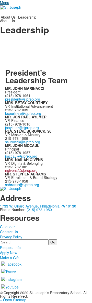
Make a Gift (9, 257)
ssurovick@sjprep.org (22, 141)
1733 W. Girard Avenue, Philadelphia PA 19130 (38, 206)
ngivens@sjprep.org (21, 170)
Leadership (27, 17)
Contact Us (9, 231)
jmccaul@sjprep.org (21, 156)
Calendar (7, 226)
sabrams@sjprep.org (22, 184)
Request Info (10, 247)
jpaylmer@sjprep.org (22, 127)
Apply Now (8, 252)
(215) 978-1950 (39, 209)
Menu (4, 2)
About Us (8, 17)
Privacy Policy (11, 236)
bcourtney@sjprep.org (23, 113)
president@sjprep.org (22, 99)
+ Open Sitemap (13, 299)
